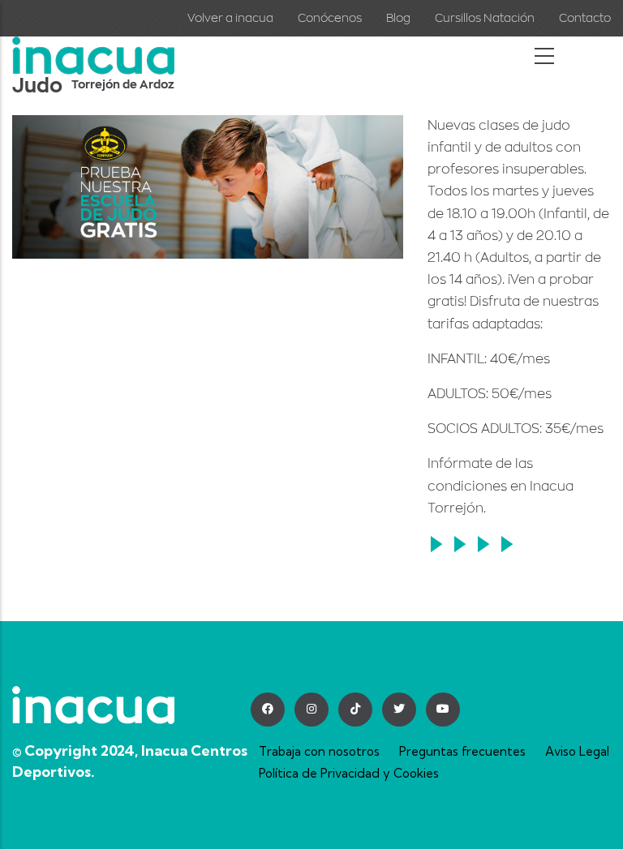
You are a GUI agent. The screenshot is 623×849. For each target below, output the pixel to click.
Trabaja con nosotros (319, 751)
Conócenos (330, 18)
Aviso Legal (577, 751)
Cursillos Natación (485, 18)
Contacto (585, 18)
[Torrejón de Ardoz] (93, 48)
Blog (398, 18)
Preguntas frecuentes (462, 751)
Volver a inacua (230, 18)
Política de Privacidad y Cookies (349, 773)
